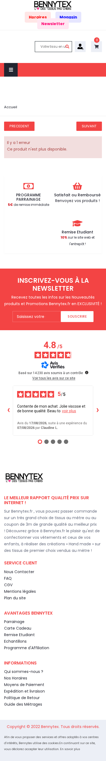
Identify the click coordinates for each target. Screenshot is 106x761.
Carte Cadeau (17, 628)
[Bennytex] (53, 5)
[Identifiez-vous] (80, 46)
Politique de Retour (22, 697)
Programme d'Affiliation (26, 648)
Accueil (10, 107)
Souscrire (77, 316)
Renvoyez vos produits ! (77, 200)
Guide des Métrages (23, 704)
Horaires (38, 17)
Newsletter (53, 23)
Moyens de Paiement (24, 684)
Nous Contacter (19, 571)
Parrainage (14, 621)
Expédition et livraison (24, 691)
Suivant (89, 126)
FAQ (8, 578)
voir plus (69, 411)
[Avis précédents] (8, 410)
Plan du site (15, 598)
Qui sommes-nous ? (23, 671)
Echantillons (15, 641)
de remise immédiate (28, 204)
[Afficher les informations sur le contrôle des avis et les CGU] (87, 372)
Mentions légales (20, 591)
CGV (8, 585)
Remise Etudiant (19, 634)
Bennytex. (51, 726)
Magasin (68, 17)
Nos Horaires (15, 678)
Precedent (19, 126)
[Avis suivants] (97, 410)
